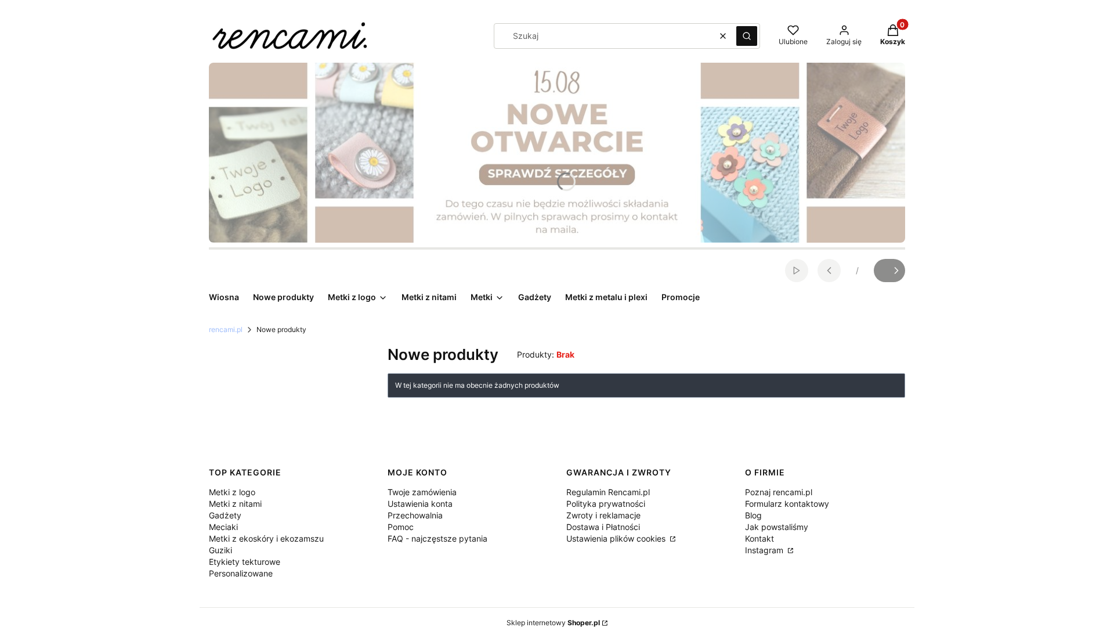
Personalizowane (241, 573)
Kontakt (759, 538)
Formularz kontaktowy (787, 504)
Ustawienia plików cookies (617, 538)
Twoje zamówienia (422, 492)
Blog (753, 515)
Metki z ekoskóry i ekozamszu (266, 538)
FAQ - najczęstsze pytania (437, 538)
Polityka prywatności (605, 504)
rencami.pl (226, 329)
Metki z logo (232, 492)
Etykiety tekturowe (244, 562)
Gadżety (225, 515)
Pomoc (401, 527)
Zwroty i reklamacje (603, 515)
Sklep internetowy (553, 622)
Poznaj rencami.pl (778, 492)
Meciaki (223, 527)
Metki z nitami (235, 504)
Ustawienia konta (420, 504)
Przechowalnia (415, 515)
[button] (746, 36)
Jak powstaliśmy (776, 527)
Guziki (220, 550)
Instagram (765, 550)
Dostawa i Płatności (603, 527)
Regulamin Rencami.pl (608, 492)
